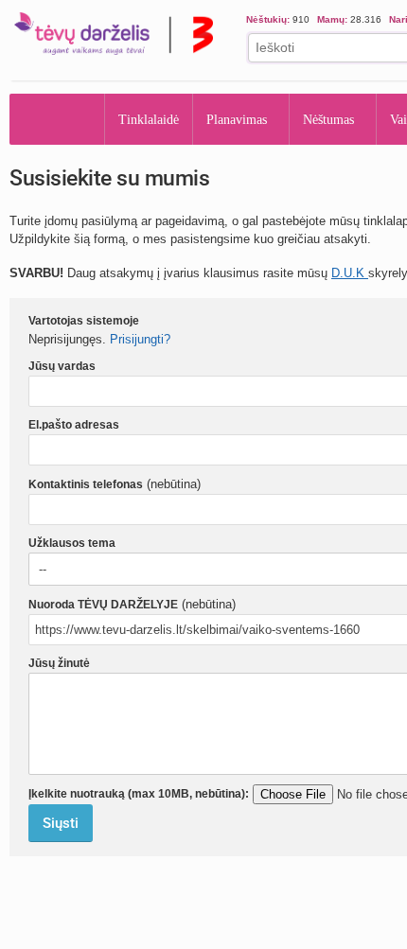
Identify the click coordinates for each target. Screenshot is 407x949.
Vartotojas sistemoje (83, 320)
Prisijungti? (140, 339)
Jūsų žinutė (59, 663)
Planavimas (242, 119)
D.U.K (349, 273)
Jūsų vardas (62, 366)
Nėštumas (343, 119)
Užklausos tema (71, 543)
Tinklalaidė (149, 119)
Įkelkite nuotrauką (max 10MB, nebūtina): (138, 793)
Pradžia (57, 119)
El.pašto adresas (73, 424)
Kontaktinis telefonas (85, 484)
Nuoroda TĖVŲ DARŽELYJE (103, 604)
